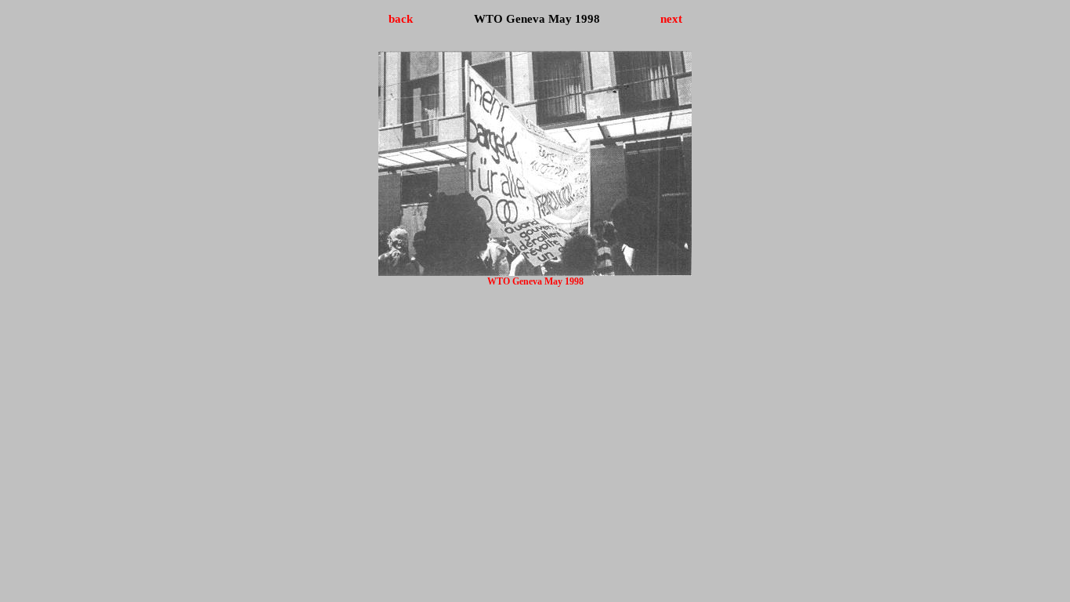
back (401, 18)
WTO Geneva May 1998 (535, 281)
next (671, 18)
